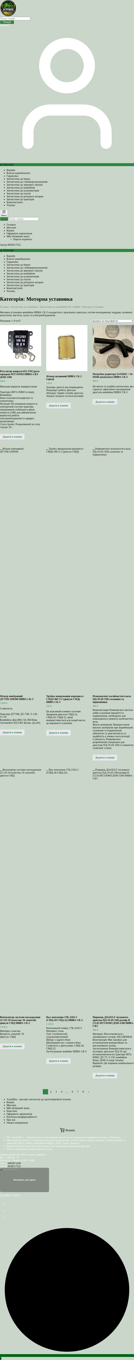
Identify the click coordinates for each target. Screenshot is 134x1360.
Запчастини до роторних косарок (25, 196)
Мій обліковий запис (18, 1108)
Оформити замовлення (19, 1114)
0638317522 (14, 244)
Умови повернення (17, 1122)
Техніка (11, 205)
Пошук (7, 22)
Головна (4, 307)
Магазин (11, 1105)
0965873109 (14, 1163)
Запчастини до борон (18, 178)
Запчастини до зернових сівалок (25, 184)
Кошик (10, 1102)
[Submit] (4, 219)
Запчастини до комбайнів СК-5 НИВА (60, 307)
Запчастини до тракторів (20, 199)
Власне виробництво (18, 173)
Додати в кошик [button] (12, 436)
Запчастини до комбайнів (21, 187)
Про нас (11, 1119)
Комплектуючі (15, 202)
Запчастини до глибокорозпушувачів (27, 181)
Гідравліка (12, 176)
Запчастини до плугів (19, 193)
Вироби (11, 170)
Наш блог (12, 1111)
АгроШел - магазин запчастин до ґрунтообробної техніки (39, 1099)
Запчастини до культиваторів (23, 190)
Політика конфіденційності (22, 1116)
